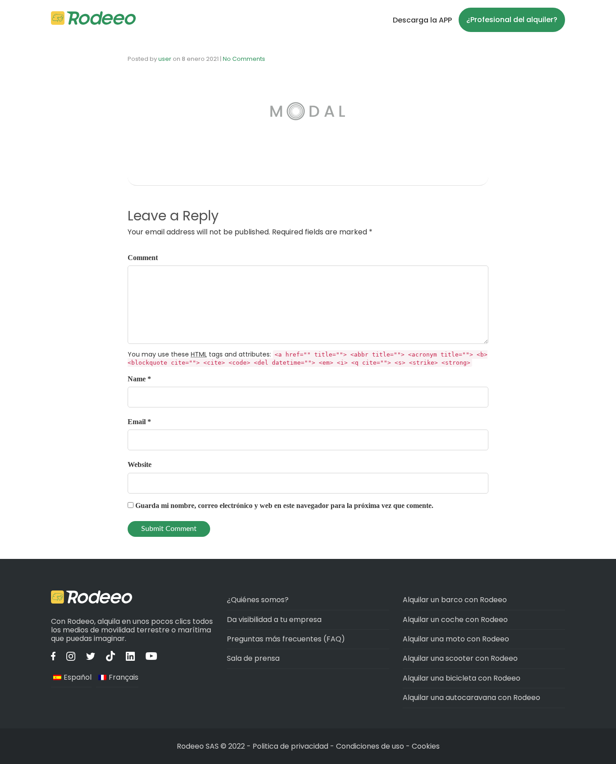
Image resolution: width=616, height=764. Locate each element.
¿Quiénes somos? (258, 600)
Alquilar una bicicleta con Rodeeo (461, 678)
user (164, 59)
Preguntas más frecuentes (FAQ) (286, 639)
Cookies (426, 746)
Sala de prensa (253, 658)
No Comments (244, 59)
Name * (139, 379)
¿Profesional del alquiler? (511, 19)
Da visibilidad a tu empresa (274, 619)
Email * (139, 421)
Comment (143, 257)
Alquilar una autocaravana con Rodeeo (471, 697)
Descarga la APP (422, 20)
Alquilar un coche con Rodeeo (455, 619)
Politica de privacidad (291, 746)
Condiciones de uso (370, 746)
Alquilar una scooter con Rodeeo (460, 658)
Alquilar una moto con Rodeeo (456, 639)
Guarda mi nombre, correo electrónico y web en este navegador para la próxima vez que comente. (284, 505)
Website (140, 464)
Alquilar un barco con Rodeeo (455, 600)
